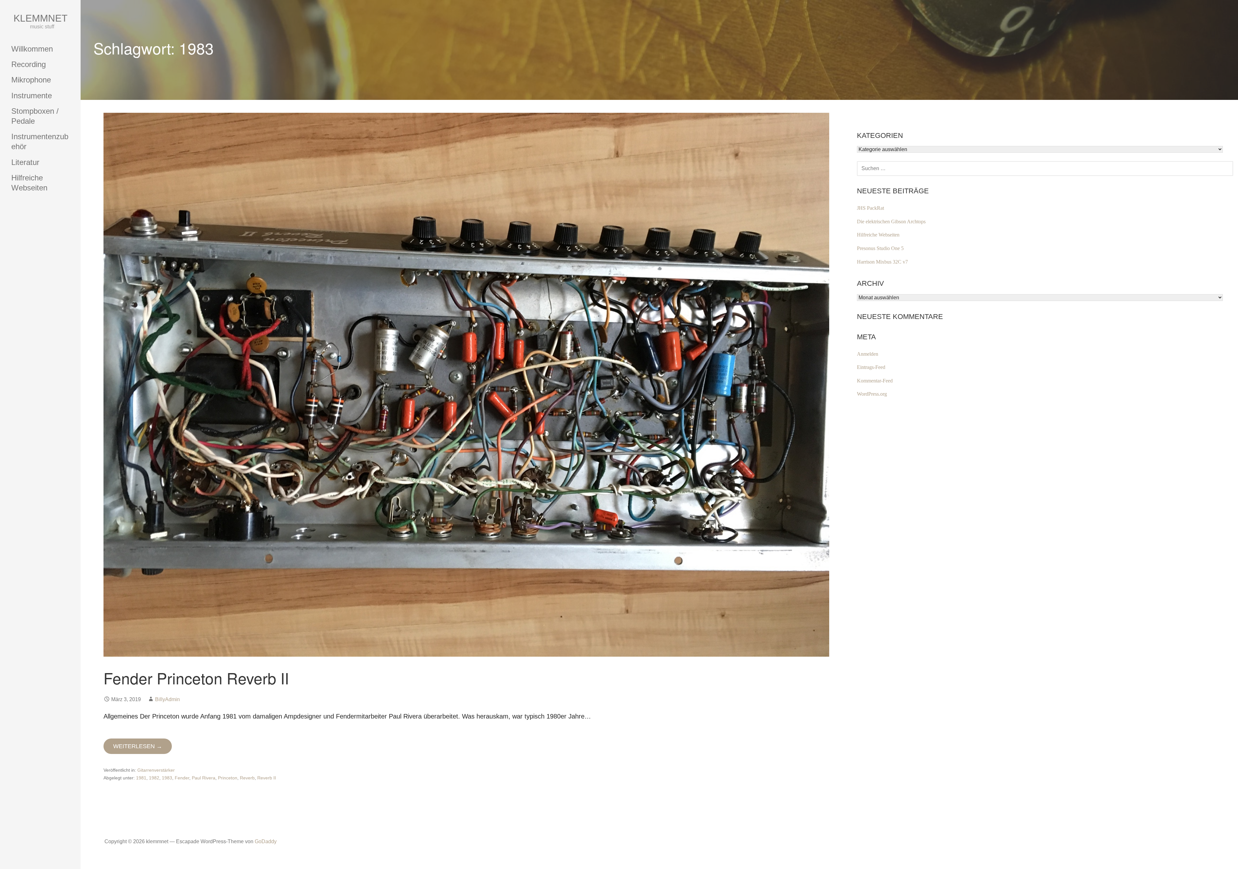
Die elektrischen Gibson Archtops (891, 221)
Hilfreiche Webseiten (29, 182)
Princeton (227, 777)
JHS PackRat (870, 208)
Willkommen (32, 48)
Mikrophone (31, 79)
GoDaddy (266, 841)
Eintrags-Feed (871, 367)
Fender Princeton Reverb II (196, 678)
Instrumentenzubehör (39, 141)
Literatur (25, 162)
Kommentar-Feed (875, 380)
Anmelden (867, 354)
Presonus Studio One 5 (880, 248)
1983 (167, 777)
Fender (182, 777)
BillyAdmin (167, 699)
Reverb (247, 777)
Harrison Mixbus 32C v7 (882, 262)
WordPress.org (872, 394)
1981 (141, 777)
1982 (154, 777)
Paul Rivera (203, 777)
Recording (28, 64)
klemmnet (40, 18)
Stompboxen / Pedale (35, 116)
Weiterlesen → (137, 746)
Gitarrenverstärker (156, 770)
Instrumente (31, 95)
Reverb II (266, 777)
